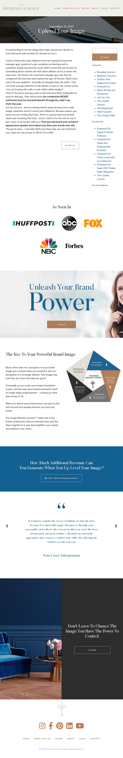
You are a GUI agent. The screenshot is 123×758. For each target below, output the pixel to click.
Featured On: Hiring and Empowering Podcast (104, 145)
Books (85, 8)
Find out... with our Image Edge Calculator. (62, 478)
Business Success (106, 75)
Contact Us (61, 324)
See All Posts (70, 145)
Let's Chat (92, 650)
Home (57, 8)
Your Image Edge (106, 115)
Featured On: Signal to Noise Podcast (105, 132)
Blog (104, 8)
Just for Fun (103, 97)
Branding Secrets (106, 72)
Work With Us (71, 8)
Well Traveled (104, 111)
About (95, 8)
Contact (115, 8)
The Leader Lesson (103, 102)
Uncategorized (105, 108)
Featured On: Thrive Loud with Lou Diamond (106, 157)
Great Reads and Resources (106, 92)
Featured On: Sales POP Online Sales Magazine (106, 168)
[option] (61, 530)
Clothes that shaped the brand (106, 81)
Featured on (103, 86)
